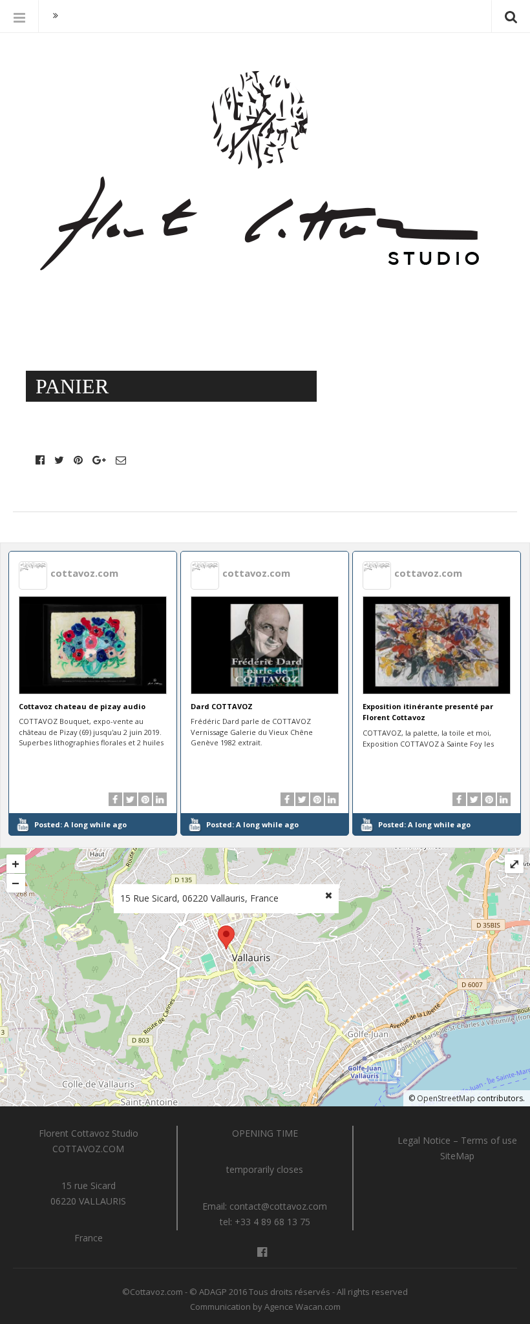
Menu (19, 16)
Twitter (59, 460)
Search (510, 16)
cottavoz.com (84, 572)
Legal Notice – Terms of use (457, 1140)
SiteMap (457, 1156)
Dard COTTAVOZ (222, 706)
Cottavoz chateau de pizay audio (82, 706)
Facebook (40, 460)
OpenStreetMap (446, 1098)
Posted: (80, 824)
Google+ (99, 460)
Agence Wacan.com (302, 1306)
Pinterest (78, 460)
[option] (93, 693)
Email (121, 460)
